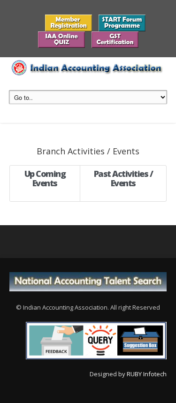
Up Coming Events (45, 178)
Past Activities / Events (123, 178)
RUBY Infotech (147, 374)
